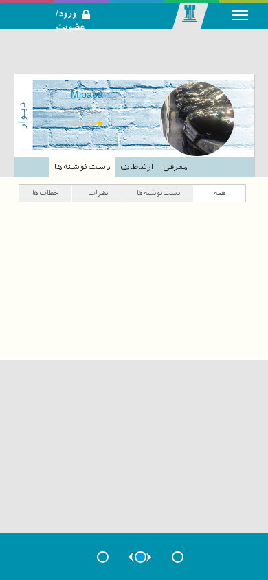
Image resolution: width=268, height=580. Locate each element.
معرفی (175, 167)
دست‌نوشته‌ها (82, 167)
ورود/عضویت (78, 4)
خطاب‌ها (45, 193)
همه (220, 193)
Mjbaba (87, 94)
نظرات (98, 193)
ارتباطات (136, 167)
